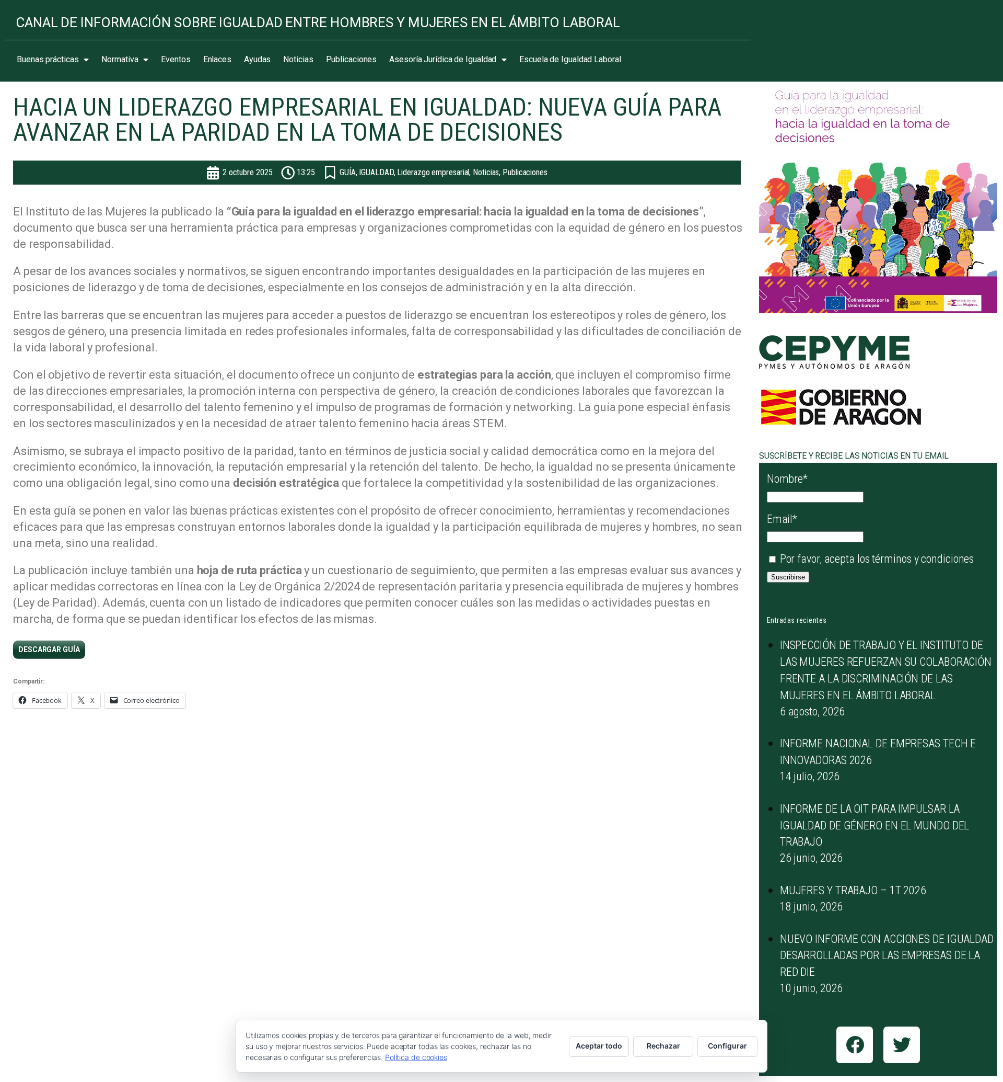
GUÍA (348, 172)
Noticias (298, 59)
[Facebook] (854, 1045)
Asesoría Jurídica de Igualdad (442, 59)
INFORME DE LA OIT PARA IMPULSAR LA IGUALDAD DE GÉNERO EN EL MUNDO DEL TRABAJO (875, 825)
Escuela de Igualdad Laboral (570, 59)
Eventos (175, 59)
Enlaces (217, 59)
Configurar (727, 1045)
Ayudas (257, 59)
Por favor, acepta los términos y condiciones (875, 558)
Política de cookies (416, 1057)
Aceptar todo (599, 1045)
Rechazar (663, 1045)
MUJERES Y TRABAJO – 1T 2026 (853, 890)
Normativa (119, 59)
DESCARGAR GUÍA (49, 649)
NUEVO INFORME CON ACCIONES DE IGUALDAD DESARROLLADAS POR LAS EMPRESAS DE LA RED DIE (887, 955)
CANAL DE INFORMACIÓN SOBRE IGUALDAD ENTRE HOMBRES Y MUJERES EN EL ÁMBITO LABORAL (318, 22)
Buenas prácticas (47, 59)
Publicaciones (351, 59)
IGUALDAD (376, 172)
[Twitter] (901, 1045)
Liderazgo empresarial (433, 172)
